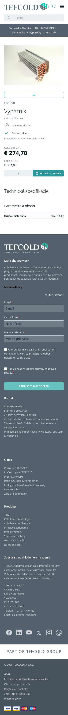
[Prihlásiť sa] (47, 6)
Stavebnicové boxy (15, 536)
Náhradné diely (13, 544)
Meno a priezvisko (15, 332)
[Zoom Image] (34, 65)
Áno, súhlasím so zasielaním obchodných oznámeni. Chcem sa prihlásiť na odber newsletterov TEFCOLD (30, 353)
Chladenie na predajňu (17, 519)
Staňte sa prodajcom (16, 410)
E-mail (8, 302)
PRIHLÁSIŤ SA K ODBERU (34, 386)
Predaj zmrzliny (13, 531)
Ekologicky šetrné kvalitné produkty (24, 485)
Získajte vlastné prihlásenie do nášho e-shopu (31, 419)
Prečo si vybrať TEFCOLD (18, 472)
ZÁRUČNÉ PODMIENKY (17, 694)
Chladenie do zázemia (17, 523)
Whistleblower (12, 698)
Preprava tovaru (13, 476)
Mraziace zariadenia (16, 527)
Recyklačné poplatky (16, 689)
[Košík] (54, 6)
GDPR (7, 674)
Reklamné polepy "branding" (21, 481)
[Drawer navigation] (62, 6)
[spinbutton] (18, 173)
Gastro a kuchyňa (14, 540)
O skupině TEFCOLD (15, 468)
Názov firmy (11, 317)
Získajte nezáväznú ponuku (20, 414)
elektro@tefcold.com (24, 614)
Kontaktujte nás (13, 406)
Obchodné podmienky (17, 684)
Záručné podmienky (15, 493)
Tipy (6, 514)
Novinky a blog (12, 489)
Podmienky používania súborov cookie (26, 679)
